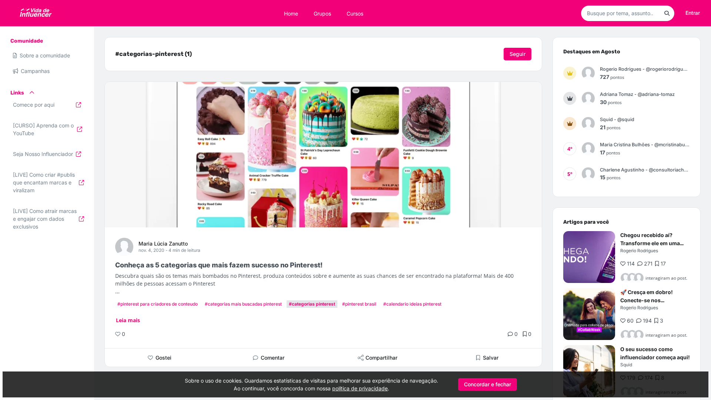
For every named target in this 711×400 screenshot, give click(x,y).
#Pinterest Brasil (359, 304)
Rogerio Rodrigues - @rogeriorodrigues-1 (645, 69)
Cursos (355, 13)
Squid (626, 364)
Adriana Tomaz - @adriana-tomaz (637, 94)
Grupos (322, 13)
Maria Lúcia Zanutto (163, 243)
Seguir (517, 54)
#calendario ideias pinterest (412, 304)
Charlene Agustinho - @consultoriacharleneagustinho (645, 170)
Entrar (692, 13)
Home (291, 13)
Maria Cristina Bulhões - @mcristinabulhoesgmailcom (645, 144)
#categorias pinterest (312, 304)
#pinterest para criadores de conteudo (157, 304)
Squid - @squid (617, 119)
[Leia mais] (589, 257)
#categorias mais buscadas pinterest (243, 304)
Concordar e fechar (487, 384)
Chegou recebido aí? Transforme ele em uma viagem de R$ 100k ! (650, 243)
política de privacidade (360, 388)
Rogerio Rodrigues (639, 250)
